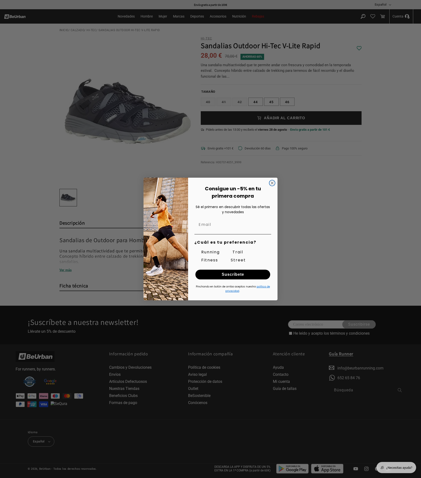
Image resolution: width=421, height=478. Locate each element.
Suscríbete (233, 274)
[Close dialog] (272, 183)
